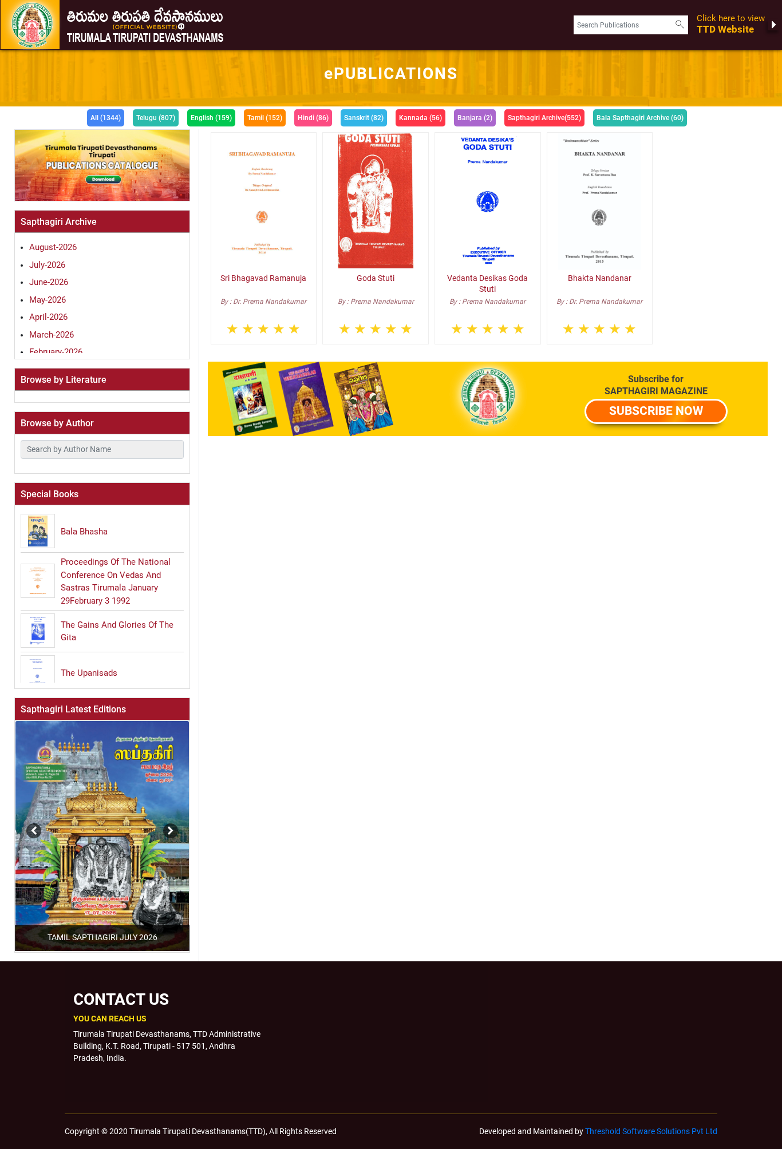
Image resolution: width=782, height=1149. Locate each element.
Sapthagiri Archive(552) (544, 118)
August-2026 (53, 247)
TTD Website (731, 24)
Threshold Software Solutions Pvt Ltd (651, 1131)
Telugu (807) (155, 118)
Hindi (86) (313, 118)
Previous (13, 825)
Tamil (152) (264, 118)
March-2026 (51, 335)
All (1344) (105, 118)
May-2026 (47, 300)
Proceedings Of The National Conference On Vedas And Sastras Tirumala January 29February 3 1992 (116, 581)
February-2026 (55, 352)
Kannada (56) (420, 118)
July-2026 (47, 265)
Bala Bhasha (84, 531)
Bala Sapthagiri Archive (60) (640, 118)
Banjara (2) (474, 118)
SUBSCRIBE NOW (656, 411)
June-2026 (48, 282)
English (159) (211, 118)
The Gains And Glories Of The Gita (117, 631)
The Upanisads (89, 673)
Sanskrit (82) (364, 118)
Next (167, 825)
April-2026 (48, 317)
